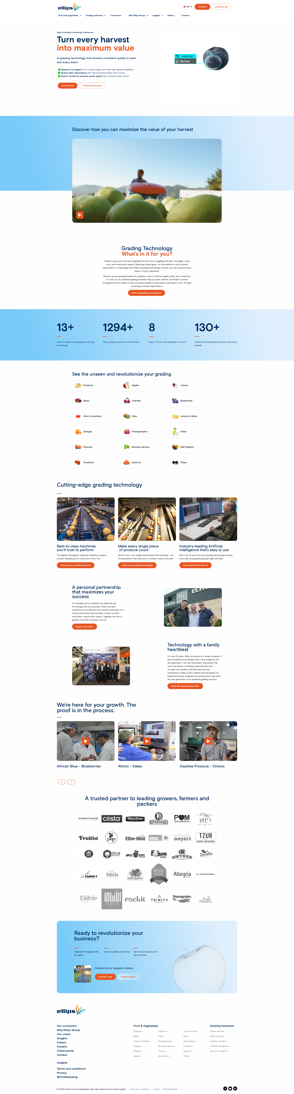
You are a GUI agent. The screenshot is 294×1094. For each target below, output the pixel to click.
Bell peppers (189, 1041)
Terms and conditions (71, 1068)
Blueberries (163, 1056)
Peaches (137, 1051)
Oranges (137, 1046)
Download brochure (92, 86)
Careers (185, 15)
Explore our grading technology (137, 565)
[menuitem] (68, 14)
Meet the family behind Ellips (185, 686)
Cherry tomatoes (141, 1041)
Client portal (221, 7)
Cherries (162, 1031)
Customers (115, 15)
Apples (136, 1056)
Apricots (187, 1051)
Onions (161, 1051)
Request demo (128, 977)
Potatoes (137, 1031)
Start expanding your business (146, 293)
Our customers (67, 1026)
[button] (62, 781)
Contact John (105, 977)
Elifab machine (216, 1036)
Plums (186, 1056)
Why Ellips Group (137, 15)
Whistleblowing (67, 1077)
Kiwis (160, 1036)
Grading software (218, 1041)
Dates (136, 1036)
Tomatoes (188, 1046)
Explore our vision (84, 627)
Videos (170, 15)
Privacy (62, 1073)
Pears (186, 1036)
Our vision (64, 1034)
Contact (202, 7)
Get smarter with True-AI (195, 565)
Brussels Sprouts (166, 1046)
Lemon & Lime (189, 1031)
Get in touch (67, 86)
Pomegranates (165, 1041)
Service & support (218, 1051)
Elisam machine (217, 1031)
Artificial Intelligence (219, 1046)
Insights (156, 15)
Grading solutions (94, 15)
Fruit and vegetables (68, 15)
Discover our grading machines (76, 565)
